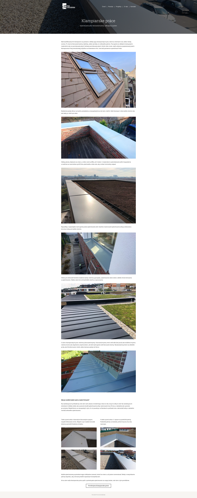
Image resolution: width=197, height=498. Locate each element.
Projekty (118, 6)
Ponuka (110, 6)
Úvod (104, 6)
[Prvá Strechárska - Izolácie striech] (69, 6)
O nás (126, 6)
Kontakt (133, 6)
